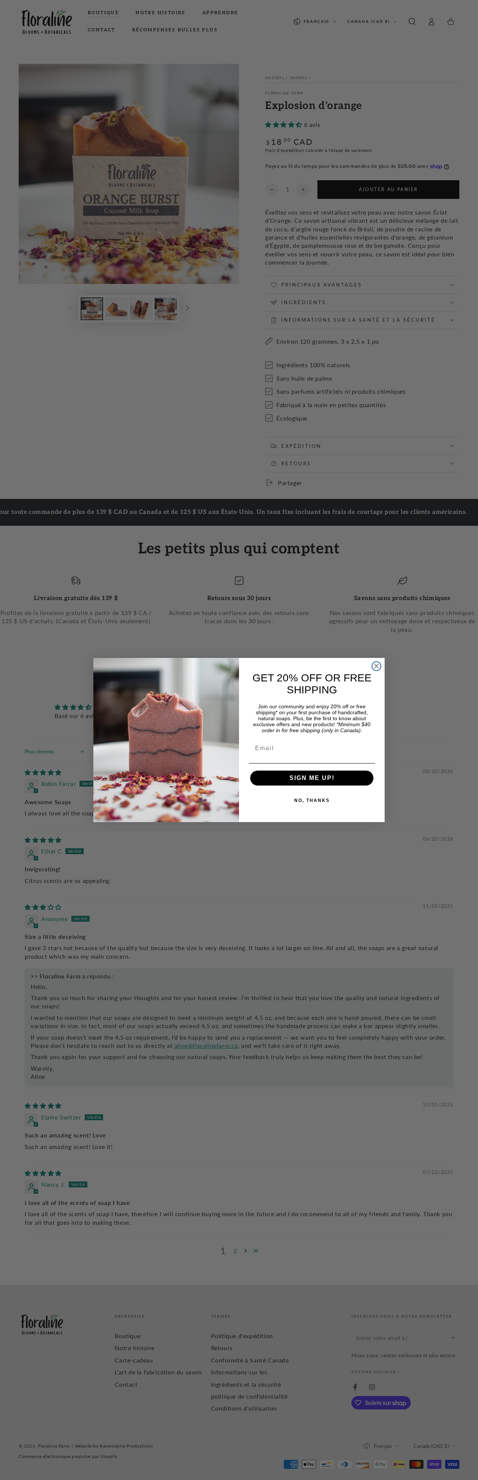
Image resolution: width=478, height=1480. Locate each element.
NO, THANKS (312, 800)
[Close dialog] (376, 666)
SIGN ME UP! (312, 778)
